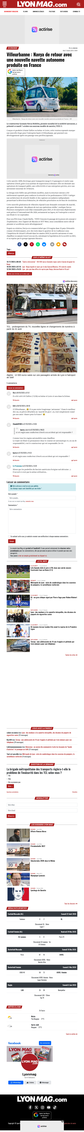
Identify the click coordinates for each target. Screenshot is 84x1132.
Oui (9, 775)
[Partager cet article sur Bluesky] (44, 244)
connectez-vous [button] (30, 501)
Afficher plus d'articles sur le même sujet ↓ (19, 274)
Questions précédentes (12, 792)
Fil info (25, 11)
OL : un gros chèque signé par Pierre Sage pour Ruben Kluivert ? (54, 598)
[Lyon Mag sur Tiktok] (54, 1109)
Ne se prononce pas (14, 782)
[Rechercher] (78, 4)
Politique (52, 11)
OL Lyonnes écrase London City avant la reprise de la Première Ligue (54, 627)
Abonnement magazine (11, 11)
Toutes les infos (70, 655)
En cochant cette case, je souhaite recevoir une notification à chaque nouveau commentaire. (39, 536)
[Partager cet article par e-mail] (58, 244)
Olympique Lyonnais (38, 875)
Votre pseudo (12, 494)
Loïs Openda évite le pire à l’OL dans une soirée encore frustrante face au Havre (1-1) (51, 568)
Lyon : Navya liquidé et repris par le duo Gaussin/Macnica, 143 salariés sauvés (46, 266)
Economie (13, 48)
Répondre (16, 400)
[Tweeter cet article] (26, 244)
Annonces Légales (38, 11)
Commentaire (13, 505)
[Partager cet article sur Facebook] (19, 244)
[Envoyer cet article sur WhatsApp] (38, 244)
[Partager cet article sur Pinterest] (32, 244)
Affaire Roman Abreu (38, 831)
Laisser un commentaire (15, 388)
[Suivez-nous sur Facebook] (30, 1063)
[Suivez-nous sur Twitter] (36, 1109)
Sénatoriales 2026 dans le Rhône (43, 860)
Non (9, 779)
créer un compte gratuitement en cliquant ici (32, 555)
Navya (11, 253)
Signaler (75, 400)
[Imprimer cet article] (52, 244)
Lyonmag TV (76, 11)
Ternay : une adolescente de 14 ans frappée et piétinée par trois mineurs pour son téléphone (52, 642)
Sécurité (33, 580)
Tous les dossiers (70, 903)
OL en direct (34, 566)
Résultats (74, 792)
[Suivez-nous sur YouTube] (48, 1109)
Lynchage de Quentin (38, 890)
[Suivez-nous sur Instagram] (42, 1109)
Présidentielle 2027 (38, 846)
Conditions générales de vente (66, 1123)
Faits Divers (64, 11)
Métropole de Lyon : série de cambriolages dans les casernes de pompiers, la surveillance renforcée (53, 583)
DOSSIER (33, 829)
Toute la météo (71, 1034)
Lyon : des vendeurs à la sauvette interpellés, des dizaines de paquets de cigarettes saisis (53, 613)
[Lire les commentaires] (64, 244)
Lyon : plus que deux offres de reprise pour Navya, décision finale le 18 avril (45, 269)
